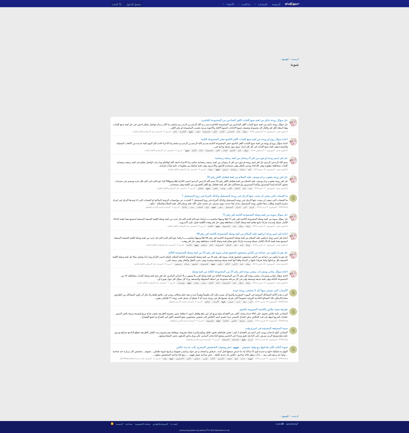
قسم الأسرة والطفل (154, 207)
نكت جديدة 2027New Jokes (132, 358)
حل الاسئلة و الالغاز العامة (143, 131)
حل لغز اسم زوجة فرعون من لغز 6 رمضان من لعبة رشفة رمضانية (251, 158)
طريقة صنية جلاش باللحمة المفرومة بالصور (263, 309)
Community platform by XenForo (204, 430)
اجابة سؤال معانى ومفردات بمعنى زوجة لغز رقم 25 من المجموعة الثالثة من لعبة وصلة (240, 271)
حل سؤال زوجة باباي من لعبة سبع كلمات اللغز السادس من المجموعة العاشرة (244, 120)
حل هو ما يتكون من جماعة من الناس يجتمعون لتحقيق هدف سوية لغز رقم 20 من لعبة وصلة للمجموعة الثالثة (228, 252)
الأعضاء (230, 4)
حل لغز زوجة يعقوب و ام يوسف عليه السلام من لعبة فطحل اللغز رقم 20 (247, 177)
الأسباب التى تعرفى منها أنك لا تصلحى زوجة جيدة (260, 290)
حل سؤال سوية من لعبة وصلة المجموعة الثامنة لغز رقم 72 (255, 214)
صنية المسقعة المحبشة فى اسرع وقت (266, 328)
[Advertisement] (204, 31)
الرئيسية (276, 4)
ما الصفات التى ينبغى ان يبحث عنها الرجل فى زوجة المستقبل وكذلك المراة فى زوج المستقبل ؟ (235, 196)
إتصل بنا (174, 423)
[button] (255, 4)
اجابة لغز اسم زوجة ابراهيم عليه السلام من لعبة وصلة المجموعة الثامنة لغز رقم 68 (242, 233)
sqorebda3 (291, 423)
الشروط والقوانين (160, 423)
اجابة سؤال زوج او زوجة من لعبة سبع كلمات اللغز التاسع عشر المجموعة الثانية (244, 139)
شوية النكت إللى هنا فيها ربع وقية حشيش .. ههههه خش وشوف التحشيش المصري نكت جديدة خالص (232, 347)
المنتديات (262, 4)
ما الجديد (245, 4)
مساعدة (129, 423)
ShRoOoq (283, 207)
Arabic (279, 423)
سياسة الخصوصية (142, 423)
